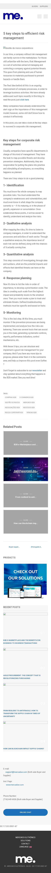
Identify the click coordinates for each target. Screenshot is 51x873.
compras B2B (10, 397)
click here (24, 99)
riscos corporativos (14, 412)
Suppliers (44, 6)
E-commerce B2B (26, 397)
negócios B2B (29, 407)
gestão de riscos (12, 402)
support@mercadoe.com (16, 772)
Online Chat (25, 812)
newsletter (37, 370)
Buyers (35, 6)
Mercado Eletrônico (25, 837)
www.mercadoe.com (15, 785)
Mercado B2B (29, 402)
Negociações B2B (12, 407)
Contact (25, 844)
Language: (24, 847)
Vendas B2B (31, 412)
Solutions (25, 841)
